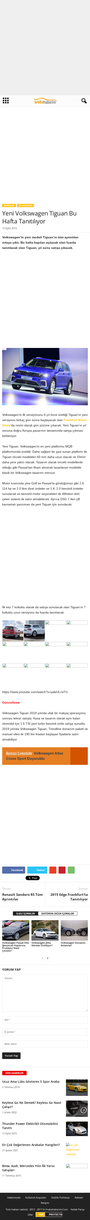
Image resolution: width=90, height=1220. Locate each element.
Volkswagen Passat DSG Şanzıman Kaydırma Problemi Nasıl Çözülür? (15, 946)
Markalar (9, 205)
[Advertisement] (45, 47)
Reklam (79, 1197)
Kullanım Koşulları (35, 1197)
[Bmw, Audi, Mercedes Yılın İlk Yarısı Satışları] (77, 1169)
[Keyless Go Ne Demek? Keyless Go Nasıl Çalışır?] (77, 1109)
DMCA (42, 1214)
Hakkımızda (13, 1197)
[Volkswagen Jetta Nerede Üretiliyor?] (45, 930)
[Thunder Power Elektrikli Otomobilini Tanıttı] (77, 1129)
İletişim (45, 1202)
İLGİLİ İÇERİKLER (25, 913)
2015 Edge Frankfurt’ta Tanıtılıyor (69, 896)
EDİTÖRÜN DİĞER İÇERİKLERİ (57, 913)
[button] (83, 101)
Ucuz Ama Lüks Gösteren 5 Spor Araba (30, 1081)
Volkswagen (25, 205)
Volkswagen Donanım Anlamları (73, 944)
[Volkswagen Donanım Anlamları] (74, 930)
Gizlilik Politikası (60, 1197)
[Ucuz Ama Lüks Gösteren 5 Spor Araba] (77, 1087)
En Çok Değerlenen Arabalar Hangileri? (31, 1145)
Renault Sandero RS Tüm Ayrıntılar (22, 896)
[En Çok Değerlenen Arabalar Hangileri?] (77, 1151)
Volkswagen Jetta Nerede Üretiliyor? (42, 944)
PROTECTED (56, 1214)
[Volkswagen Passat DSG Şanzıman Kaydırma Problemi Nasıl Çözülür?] (15, 930)
